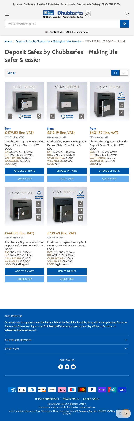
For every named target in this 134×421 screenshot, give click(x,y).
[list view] (124, 73)
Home (8, 41)
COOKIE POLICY (91, 399)
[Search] (124, 24)
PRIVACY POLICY (71, 399)
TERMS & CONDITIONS (47, 399)
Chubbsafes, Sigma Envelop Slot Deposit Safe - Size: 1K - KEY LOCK (24, 145)
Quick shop (24, 178)
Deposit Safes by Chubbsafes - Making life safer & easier (48, 41)
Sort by (12, 72)
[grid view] (115, 73)
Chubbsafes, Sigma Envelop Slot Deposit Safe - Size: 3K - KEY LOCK (109, 145)
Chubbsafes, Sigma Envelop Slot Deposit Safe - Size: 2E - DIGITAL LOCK (24, 245)
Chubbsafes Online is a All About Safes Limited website (67, 407)
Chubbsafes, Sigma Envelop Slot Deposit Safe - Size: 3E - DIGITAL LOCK (66, 245)
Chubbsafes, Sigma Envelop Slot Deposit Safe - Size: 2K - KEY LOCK (66, 145)
